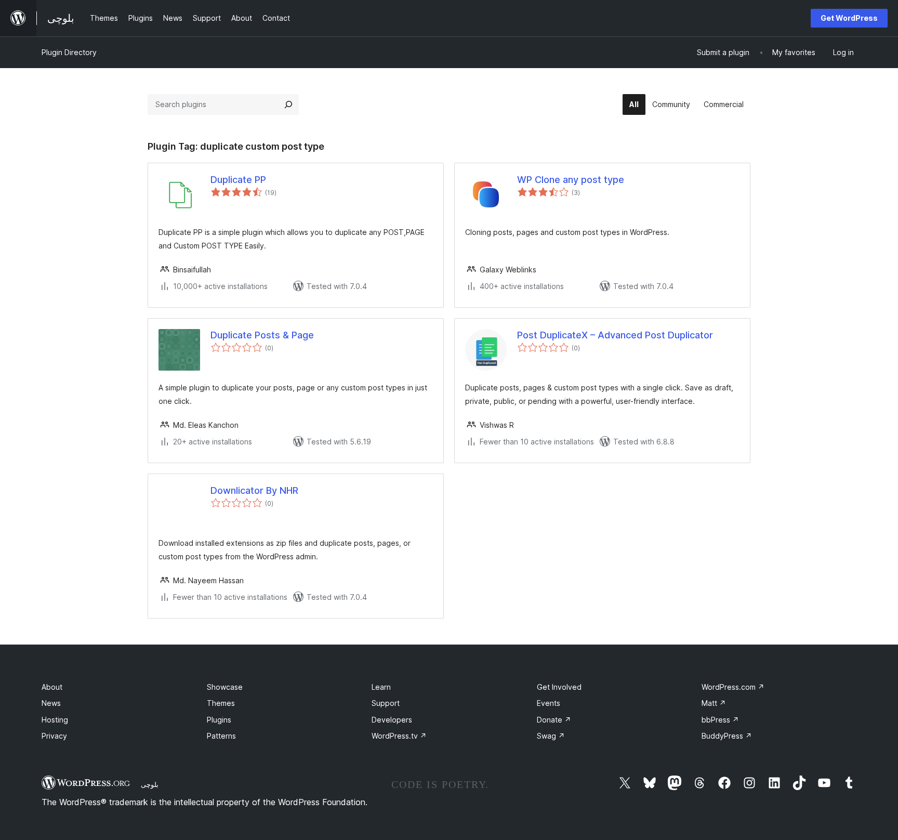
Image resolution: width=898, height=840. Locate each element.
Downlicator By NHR (254, 490)
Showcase (225, 686)
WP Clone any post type (570, 179)
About (52, 686)
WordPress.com (733, 686)
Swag (551, 735)
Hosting (55, 719)
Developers (392, 719)
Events (548, 703)
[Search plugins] (288, 104)
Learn (381, 686)
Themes (221, 703)
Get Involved (559, 686)
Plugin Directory (69, 52)
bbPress (720, 719)
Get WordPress (849, 18)
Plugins (219, 719)
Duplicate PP (238, 179)
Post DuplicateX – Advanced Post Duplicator (615, 335)
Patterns (221, 735)
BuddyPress (727, 735)
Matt (714, 703)
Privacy (54, 735)
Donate (554, 719)
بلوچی (150, 784)
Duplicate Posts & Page (262, 335)
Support (386, 703)
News (51, 703)
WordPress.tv (399, 735)
